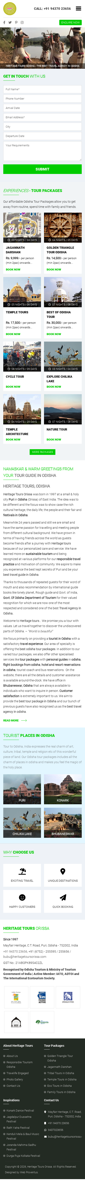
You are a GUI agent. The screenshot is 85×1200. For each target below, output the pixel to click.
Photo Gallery (15, 1079)
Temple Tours (17, 312)
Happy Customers (22, 906)
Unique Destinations (63, 880)
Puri (22, 800)
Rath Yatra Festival (18, 1127)
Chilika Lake (22, 834)
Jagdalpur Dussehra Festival (19, 1119)
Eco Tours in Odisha (59, 1085)
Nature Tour (57, 429)
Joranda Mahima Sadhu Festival (21, 1147)
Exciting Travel (22, 880)
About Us (12, 1056)
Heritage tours (61, 543)
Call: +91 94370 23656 (52, 9)
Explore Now (20, 781)
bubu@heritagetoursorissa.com (24, 956)
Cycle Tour (15, 376)
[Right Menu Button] (78, 9)
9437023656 (55, 1130)
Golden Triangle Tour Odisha (60, 1058)
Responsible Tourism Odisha (20, 1064)
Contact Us (13, 1085)
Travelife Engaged (18, 1073)
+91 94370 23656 (15, 951)
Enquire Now (70, 22)
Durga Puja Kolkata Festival (23, 1155)
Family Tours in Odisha (61, 1092)
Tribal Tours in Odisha (60, 1073)
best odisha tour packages (37, 649)
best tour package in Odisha (37, 701)
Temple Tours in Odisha (61, 1079)
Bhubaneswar (63, 834)
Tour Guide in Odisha (35, 475)
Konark (63, 800)
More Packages (42, 452)
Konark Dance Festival (20, 1110)
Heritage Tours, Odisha (26, 486)
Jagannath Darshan (59, 1066)
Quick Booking (63, 906)
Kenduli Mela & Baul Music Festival (23, 1136)
